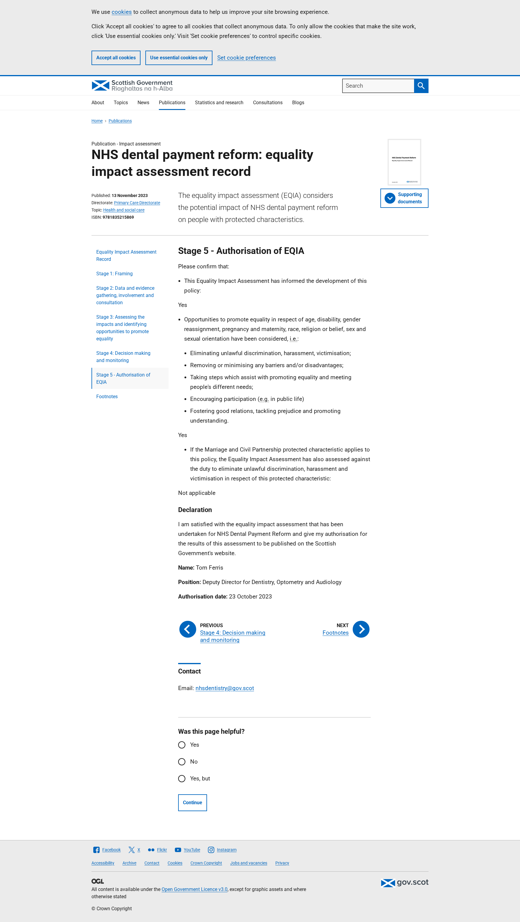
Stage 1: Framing (114, 274)
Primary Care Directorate (137, 202)
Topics (121, 102)
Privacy (282, 863)
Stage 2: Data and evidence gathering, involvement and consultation (125, 295)
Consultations (268, 102)
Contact (151, 863)
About (97, 102)
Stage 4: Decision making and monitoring (123, 356)
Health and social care (123, 210)
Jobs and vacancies (248, 863)
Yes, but (200, 778)
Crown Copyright (206, 863)
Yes (194, 744)
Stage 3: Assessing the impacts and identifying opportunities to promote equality (122, 328)
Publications (172, 102)
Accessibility (102, 863)
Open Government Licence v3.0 (195, 889)
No (194, 761)
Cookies (175, 863)
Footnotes (107, 396)
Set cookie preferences (246, 57)
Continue (192, 802)
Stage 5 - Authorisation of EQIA (123, 378)
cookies (122, 11)
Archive (129, 863)
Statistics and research (219, 102)
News (143, 102)
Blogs (298, 102)
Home (97, 120)
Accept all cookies (116, 58)
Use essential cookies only (179, 58)
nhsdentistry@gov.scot (225, 688)
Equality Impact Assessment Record (126, 255)
